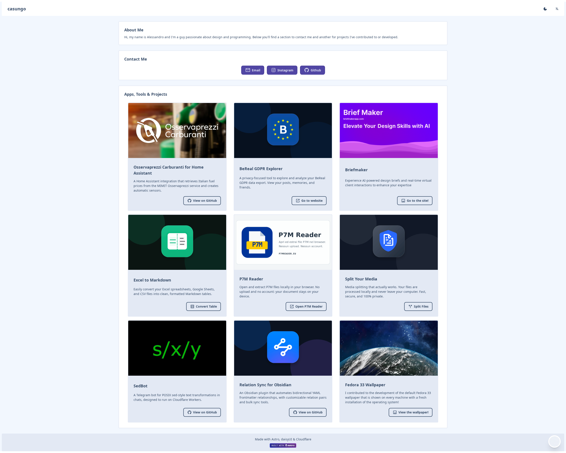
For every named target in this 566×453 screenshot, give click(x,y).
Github (316, 70)
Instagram (285, 70)
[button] (556, 8)
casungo (17, 9)
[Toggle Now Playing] (554, 441)
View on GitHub (205, 200)
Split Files (421, 306)
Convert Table (206, 306)
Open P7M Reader (309, 306)
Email (256, 70)
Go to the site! (417, 200)
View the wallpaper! (413, 412)
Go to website (312, 200)
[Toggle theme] (545, 8)
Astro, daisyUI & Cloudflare (291, 439)
